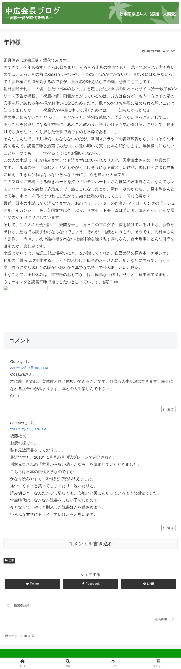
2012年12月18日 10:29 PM (29, 367)
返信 (169, 409)
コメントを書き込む (90, 544)
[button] (167, 472)
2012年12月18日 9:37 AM (28, 429)
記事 (11, 560)
